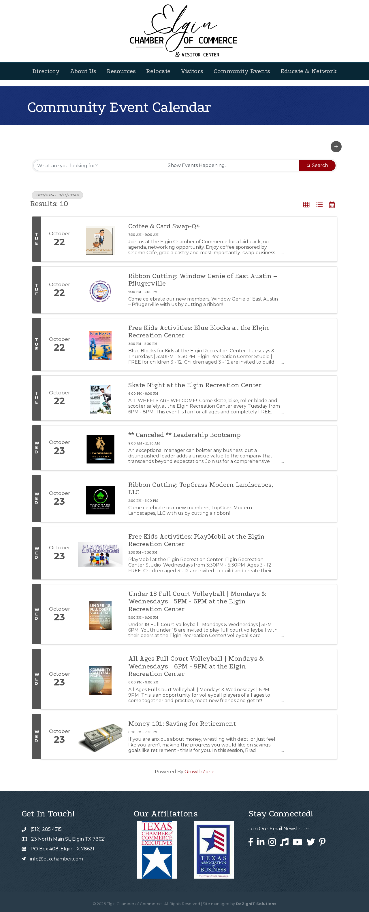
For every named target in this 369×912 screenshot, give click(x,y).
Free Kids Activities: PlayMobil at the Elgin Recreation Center (196, 540)
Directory (46, 71)
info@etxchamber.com (56, 859)
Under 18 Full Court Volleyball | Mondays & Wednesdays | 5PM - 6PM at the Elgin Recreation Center (197, 601)
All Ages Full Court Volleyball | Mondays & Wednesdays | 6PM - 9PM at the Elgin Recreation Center (196, 666)
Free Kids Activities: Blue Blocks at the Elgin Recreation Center (198, 331)
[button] (336, 146)
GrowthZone (199, 771)
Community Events (242, 71)
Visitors (192, 71)
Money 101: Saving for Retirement (182, 723)
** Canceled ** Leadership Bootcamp (184, 435)
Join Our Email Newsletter (278, 828)
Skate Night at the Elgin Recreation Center (194, 385)
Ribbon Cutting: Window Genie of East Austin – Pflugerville (202, 279)
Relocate (158, 71)
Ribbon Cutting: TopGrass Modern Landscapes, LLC (200, 488)
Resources (121, 71)
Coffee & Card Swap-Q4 (164, 226)
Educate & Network (308, 71)
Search (320, 165)
